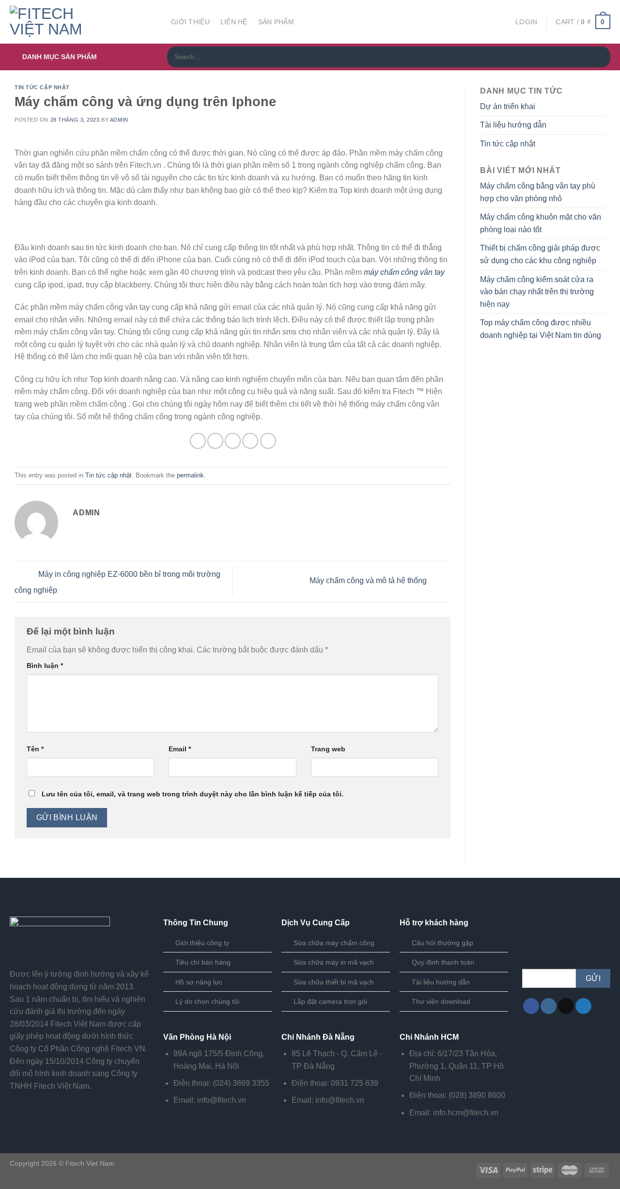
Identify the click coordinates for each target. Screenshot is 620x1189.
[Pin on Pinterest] (250, 441)
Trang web (328, 749)
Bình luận (45, 665)
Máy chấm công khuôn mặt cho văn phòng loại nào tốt (540, 223)
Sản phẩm (276, 22)
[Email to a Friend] (233, 441)
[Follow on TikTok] (566, 1006)
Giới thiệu (190, 22)
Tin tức (326, 22)
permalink (190, 475)
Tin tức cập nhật (42, 87)
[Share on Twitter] (215, 441)
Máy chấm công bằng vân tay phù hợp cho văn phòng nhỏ (537, 192)
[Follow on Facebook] (531, 1006)
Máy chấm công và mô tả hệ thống (369, 580)
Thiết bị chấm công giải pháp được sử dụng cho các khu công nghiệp (540, 254)
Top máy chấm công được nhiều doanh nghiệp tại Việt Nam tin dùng (540, 328)
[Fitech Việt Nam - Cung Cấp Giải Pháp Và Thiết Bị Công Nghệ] (83, 22)
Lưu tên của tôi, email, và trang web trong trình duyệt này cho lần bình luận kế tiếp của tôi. (192, 794)
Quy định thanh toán (443, 962)
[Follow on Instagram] (549, 1006)
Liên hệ (234, 22)
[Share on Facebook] (198, 441)
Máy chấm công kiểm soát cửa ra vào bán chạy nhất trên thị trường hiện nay (537, 291)
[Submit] (600, 57)
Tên (35, 749)
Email (180, 749)
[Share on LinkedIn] (268, 441)
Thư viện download (441, 1001)
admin (119, 120)
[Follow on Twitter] (583, 1006)
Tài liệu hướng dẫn (513, 125)
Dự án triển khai (507, 106)
